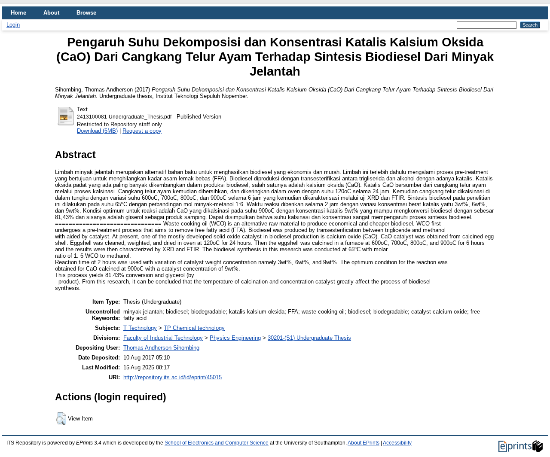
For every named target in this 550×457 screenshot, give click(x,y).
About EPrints (363, 442)
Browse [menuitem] (86, 12)
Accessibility (397, 442)
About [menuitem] (51, 12)
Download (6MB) (97, 131)
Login (13, 24)
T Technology (140, 328)
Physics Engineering (235, 338)
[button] (61, 418)
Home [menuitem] (18, 12)
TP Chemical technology (194, 328)
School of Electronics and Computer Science (217, 442)
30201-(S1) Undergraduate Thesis (309, 338)
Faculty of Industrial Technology (163, 338)
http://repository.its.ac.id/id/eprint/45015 (172, 377)
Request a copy (142, 131)
